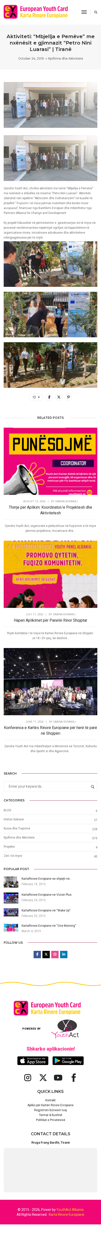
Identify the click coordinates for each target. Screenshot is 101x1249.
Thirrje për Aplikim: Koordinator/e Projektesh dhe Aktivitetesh (50, 510)
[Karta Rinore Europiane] (39, 12)
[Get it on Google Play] (68, 1060)
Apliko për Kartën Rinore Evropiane (50, 1105)
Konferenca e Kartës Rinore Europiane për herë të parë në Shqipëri (50, 730)
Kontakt (50, 1100)
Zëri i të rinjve (13, 856)
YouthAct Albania (70, 1210)
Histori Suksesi (14, 819)
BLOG (7, 810)
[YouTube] (58, 1077)
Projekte (9, 846)
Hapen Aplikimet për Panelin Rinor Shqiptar (50, 620)
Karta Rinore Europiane (66, 1215)
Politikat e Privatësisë (50, 1120)
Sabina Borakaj (66, 501)
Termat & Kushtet (50, 1115)
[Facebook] (73, 1077)
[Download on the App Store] (33, 1060)
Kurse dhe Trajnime (17, 828)
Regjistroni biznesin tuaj (50, 1110)
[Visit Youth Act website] (65, 1029)
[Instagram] (28, 1077)
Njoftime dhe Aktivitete (65, 58)
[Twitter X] (43, 1077)
